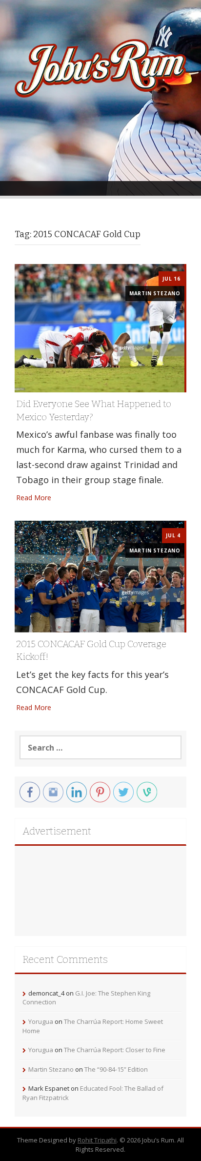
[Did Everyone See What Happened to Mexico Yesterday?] (99, 327)
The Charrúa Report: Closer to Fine (114, 1049)
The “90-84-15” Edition (116, 1069)
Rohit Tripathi (97, 1140)
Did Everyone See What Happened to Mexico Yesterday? (93, 410)
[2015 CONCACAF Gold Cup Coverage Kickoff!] (99, 575)
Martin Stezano (155, 293)
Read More (33, 497)
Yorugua (40, 1021)
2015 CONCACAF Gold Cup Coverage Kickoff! (91, 650)
